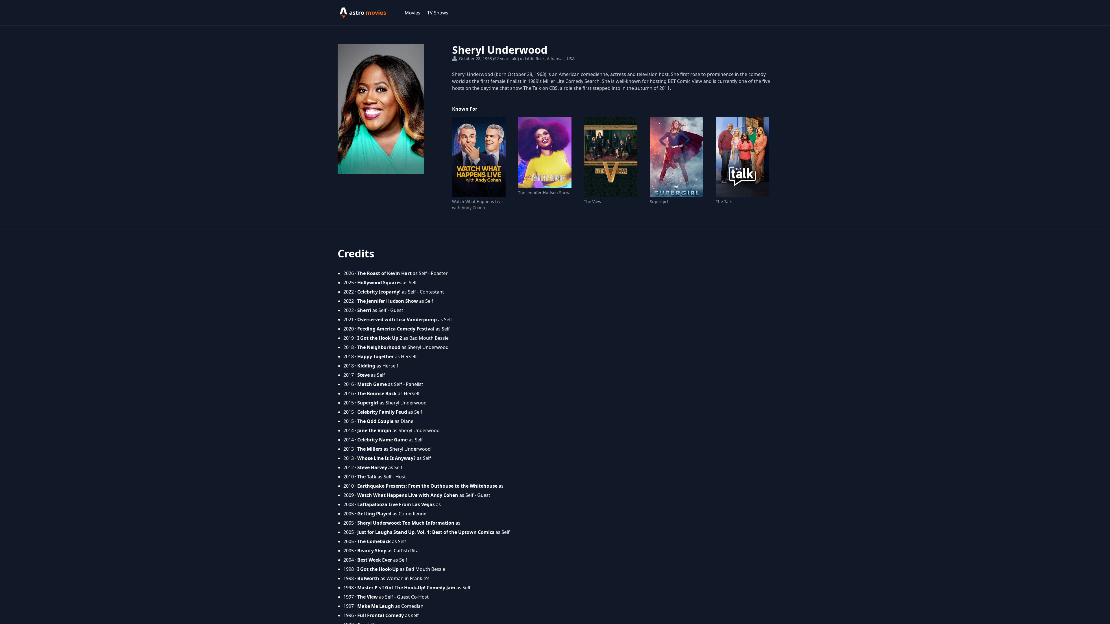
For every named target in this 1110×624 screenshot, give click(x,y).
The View (592, 201)
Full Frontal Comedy (380, 615)
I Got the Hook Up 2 (379, 338)
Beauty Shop (371, 550)
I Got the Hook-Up (378, 569)
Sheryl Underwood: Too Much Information (405, 523)
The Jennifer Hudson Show (543, 192)
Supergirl (659, 201)
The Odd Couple (375, 421)
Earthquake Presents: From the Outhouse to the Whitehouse (427, 486)
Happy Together (375, 356)
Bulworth (368, 578)
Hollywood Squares (379, 282)
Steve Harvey (372, 467)
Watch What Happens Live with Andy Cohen (477, 204)
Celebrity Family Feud (382, 412)
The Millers (369, 449)
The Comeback (374, 541)
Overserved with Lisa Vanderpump (397, 319)
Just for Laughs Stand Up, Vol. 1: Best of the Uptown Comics (425, 532)
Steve (363, 375)
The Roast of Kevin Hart (384, 273)
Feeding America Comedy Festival (395, 329)
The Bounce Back (377, 393)
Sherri (364, 310)
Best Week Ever (374, 560)
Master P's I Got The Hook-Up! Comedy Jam (406, 587)
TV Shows (437, 13)
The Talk (724, 201)
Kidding (366, 366)
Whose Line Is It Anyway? (386, 458)
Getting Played (374, 513)
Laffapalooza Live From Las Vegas (396, 504)
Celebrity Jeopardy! (379, 292)
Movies (412, 13)
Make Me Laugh (375, 606)
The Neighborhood (378, 347)
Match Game (372, 384)
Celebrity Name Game (382, 440)
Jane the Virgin (374, 430)
